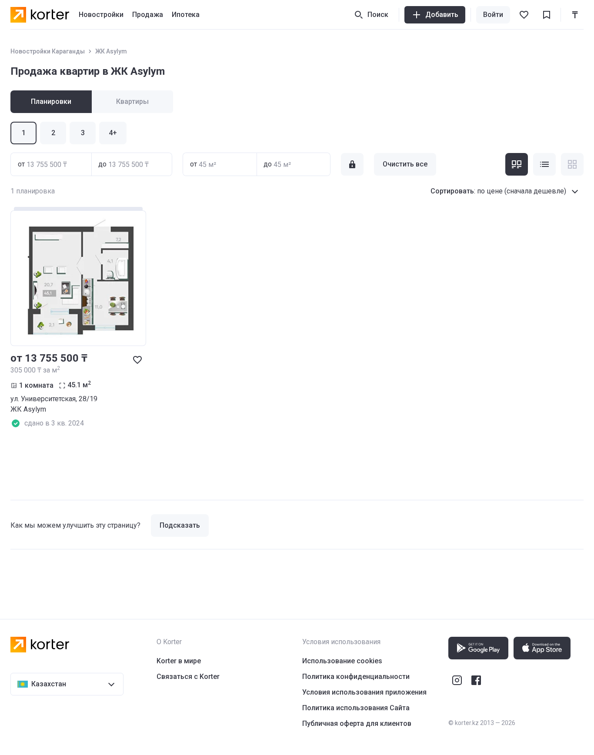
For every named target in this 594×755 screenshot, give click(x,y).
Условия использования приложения (364, 692)
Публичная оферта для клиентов (356, 723)
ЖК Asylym (111, 51)
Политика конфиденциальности (356, 676)
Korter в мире (179, 661)
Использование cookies (342, 661)
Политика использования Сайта (356, 708)
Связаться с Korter (188, 676)
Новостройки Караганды (47, 51)
